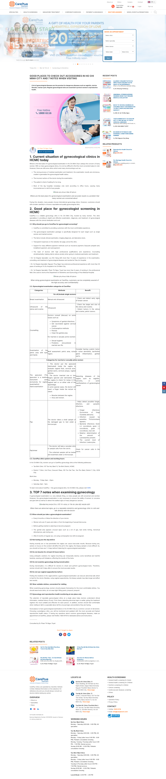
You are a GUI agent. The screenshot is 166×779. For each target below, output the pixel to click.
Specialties (13, 12)
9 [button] (90, 64)
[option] (83, 38)
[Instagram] (164, 391)
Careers (129, 2)
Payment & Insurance (94, 12)
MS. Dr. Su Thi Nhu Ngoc (122, 113)
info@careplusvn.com (120, 711)
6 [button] (84, 64)
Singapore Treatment (51, 12)
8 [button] (88, 64)
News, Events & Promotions (138, 12)
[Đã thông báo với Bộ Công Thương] (113, 715)
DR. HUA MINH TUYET (121, 126)
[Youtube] (164, 388)
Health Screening (30, 12)
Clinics (119, 2)
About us (110, 2)
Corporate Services (73, 12)
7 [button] (86, 64)
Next (108, 58)
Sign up (150, 6)
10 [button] (92, 64)
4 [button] (79, 64)
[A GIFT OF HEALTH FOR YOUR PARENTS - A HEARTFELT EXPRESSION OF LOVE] (83, 38)
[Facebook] (164, 384)
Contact (140, 2)
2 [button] (75, 64)
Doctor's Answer (115, 12)
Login (139, 6)
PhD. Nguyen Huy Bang (122, 138)
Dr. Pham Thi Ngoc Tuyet (45, 148)
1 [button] (73, 64)
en (152, 2)
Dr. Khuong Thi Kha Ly (121, 88)
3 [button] (77, 64)
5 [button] (82, 64)
